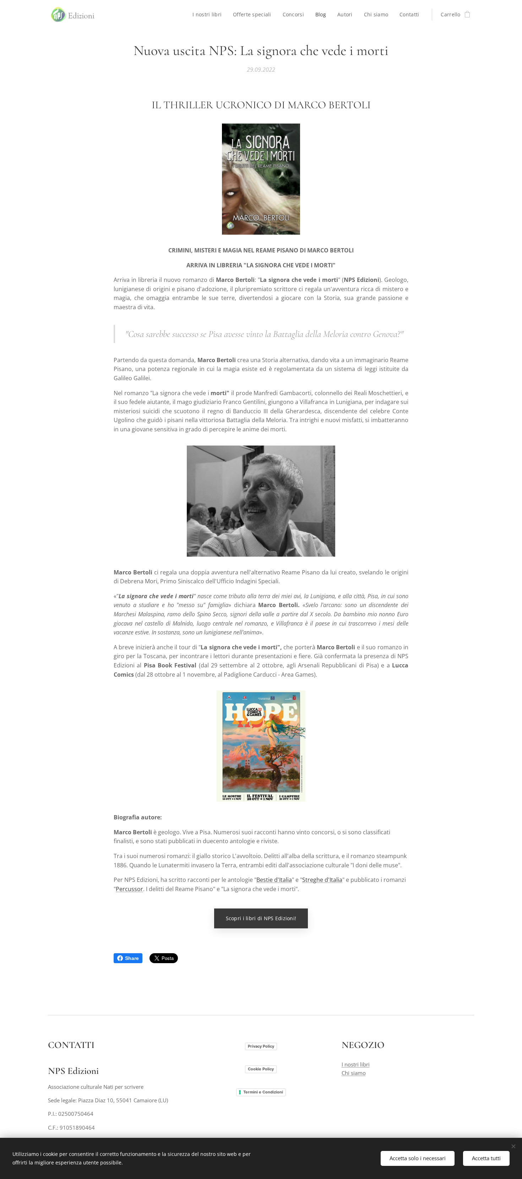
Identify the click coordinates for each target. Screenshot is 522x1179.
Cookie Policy (261, 1068)
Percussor (129, 889)
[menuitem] (209, 14)
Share (132, 958)
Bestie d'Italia (274, 880)
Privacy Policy (261, 1046)
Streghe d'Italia (322, 880)
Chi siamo (354, 1072)
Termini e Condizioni (263, 1092)
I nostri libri (356, 1064)
